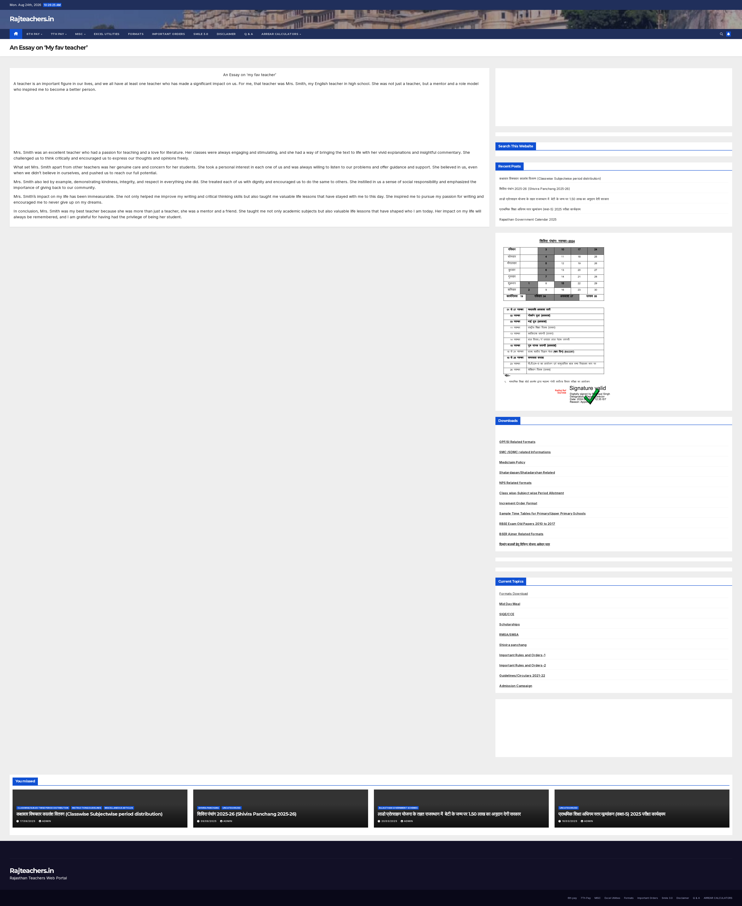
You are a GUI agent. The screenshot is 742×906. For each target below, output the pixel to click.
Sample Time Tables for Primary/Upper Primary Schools (542, 513)
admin (46, 821)
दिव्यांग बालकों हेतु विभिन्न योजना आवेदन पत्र (524, 544)
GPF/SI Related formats (517, 442)
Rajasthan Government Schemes (398, 808)
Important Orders (168, 34)
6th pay (33, 34)
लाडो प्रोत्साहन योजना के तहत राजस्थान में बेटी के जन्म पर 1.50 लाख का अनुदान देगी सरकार (554, 199)
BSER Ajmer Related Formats (521, 534)
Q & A (248, 34)
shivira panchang (208, 808)
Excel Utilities (107, 34)
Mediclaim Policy (512, 462)
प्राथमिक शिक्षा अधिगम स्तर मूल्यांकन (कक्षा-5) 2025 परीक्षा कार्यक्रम (539, 209)
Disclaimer (226, 34)
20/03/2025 (389, 821)
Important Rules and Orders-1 (522, 655)
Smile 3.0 (200, 34)
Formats (136, 34)
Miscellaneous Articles (119, 808)
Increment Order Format (518, 503)
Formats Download (513, 594)
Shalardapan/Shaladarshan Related (527, 472)
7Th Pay (58, 34)
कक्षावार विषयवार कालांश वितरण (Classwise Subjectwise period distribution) (550, 178)
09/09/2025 (209, 821)
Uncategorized (232, 808)
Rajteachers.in (32, 19)
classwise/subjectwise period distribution (43, 808)
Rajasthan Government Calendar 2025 (527, 219)
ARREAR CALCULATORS (280, 34)
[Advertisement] (129, 122)
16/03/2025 (570, 821)
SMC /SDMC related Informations (525, 452)
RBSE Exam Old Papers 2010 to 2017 (527, 524)
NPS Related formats (515, 483)
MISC (79, 34)
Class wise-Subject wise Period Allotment (531, 493)
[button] (721, 34)
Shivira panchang (513, 645)
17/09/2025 (28, 821)
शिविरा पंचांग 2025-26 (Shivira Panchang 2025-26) (534, 189)
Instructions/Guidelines (86, 808)
